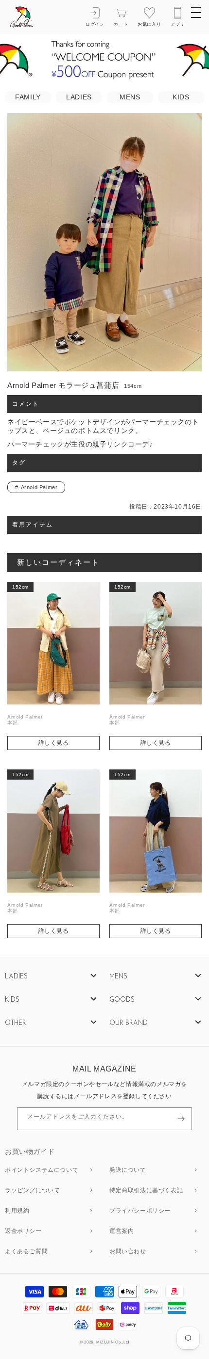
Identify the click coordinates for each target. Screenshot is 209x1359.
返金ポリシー (23, 1231)
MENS (130, 97)
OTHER (15, 1023)
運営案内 (121, 1231)
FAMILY (28, 97)
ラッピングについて (32, 1191)
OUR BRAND (128, 1023)
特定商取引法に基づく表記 (146, 1191)
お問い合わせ (127, 1252)
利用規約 (17, 1211)
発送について (127, 1170)
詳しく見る (53, 742)
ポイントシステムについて (41, 1170)
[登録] (181, 1118)
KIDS (181, 97)
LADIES (79, 97)
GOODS (122, 1000)
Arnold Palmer (39, 487)
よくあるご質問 (26, 1252)
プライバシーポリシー (140, 1211)
